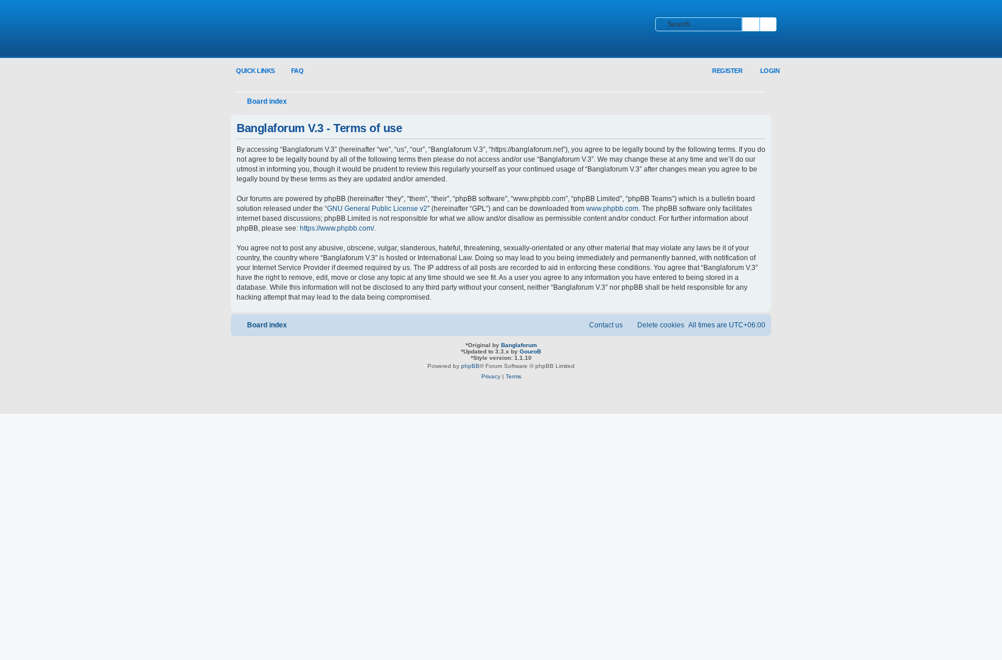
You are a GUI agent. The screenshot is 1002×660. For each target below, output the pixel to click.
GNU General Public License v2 (377, 209)
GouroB (530, 351)
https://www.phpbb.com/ (337, 228)
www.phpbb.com (612, 209)
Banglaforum (519, 345)
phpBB (470, 366)
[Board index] (307, 29)
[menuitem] (291, 71)
